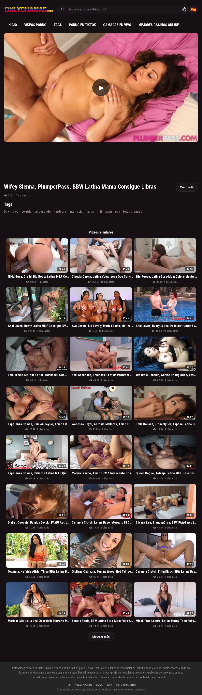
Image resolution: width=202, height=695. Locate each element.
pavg (108, 211)
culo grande (43, 211)
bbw (7, 211)
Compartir (187, 187)
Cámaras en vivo (117, 25)
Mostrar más (101, 636)
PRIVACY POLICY (83, 684)
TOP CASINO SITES (126, 684)
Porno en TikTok (82, 25)
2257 (109, 684)
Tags (58, 25)
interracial (76, 211)
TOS (68, 684)
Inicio (12, 25)
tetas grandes (132, 211)
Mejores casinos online (158, 25)
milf (99, 211)
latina (90, 211)
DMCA (99, 684)
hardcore (60, 211)
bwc (15, 211)
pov (117, 211)
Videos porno (35, 25)
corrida (26, 211)
